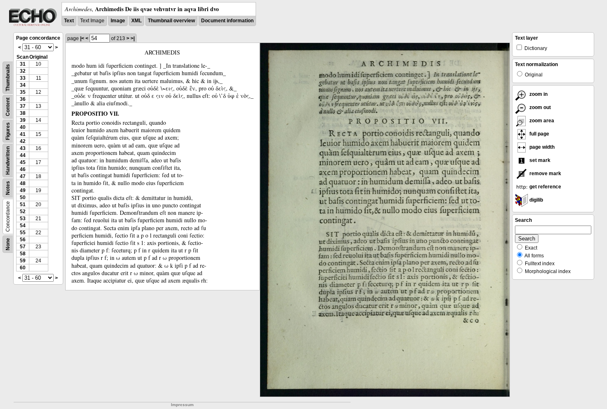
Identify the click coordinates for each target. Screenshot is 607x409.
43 (23, 148)
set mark (539, 160)
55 (23, 232)
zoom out (539, 107)
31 (23, 64)
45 (23, 162)
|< (82, 38)
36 (23, 99)
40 (23, 127)
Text (69, 21)
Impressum (182, 404)
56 (23, 240)
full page (538, 134)
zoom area (541, 121)
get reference (544, 187)
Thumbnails (8, 77)
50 (23, 197)
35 (23, 92)
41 (23, 134)
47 (23, 176)
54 (23, 225)
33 (23, 78)
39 (23, 120)
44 (23, 155)
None (8, 244)
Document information (227, 21)
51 (23, 204)
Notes (8, 188)
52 (23, 211)
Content (8, 106)
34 (23, 85)
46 (23, 169)
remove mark (544, 173)
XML (136, 21)
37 (23, 106)
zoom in (538, 94)
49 (23, 190)
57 (23, 247)
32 (23, 71)
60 (23, 268)
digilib (535, 200)
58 (23, 254)
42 (23, 141)
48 (23, 183)
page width (541, 147)
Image (118, 21)
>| (132, 38)
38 (23, 113)
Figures (8, 131)
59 (23, 261)
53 (23, 218)
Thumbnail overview (171, 21)
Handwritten (8, 160)
